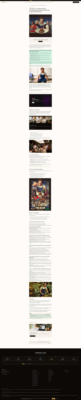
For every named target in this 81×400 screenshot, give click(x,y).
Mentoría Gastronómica (41, 314)
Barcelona (60, 389)
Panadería (46, 392)
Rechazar (57, 398)
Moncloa (18, 389)
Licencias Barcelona (70, 395)
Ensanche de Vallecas (56, 389)
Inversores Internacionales (35, 383)
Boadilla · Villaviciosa (31, 389)
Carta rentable (53, 395)
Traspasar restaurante (74, 395)
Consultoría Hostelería (34, 377)
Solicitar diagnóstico (76, 2)
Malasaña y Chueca (4, 389)
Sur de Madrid (44, 389)
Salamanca (7, 389)
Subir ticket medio (45, 395)
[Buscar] (71, 2)
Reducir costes (34, 395)
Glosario (51, 2)
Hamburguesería (36, 392)
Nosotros (42, 2)
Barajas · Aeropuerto (41, 389)
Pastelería (49, 392)
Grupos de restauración (10, 392)
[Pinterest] (6, 374)
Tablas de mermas (50, 375)
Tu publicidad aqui (40, 131)
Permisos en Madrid (65, 395)
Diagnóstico (34, 2)
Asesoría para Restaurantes (35, 375)
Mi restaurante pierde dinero (30, 395)
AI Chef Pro (50, 376)
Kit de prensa (50, 377)
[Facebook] (5, 374)
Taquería (39, 392)
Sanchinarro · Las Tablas (35, 389)
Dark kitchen (23, 392)
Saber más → (49, 343)
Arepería (44, 392)
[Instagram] (2, 374)
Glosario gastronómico (51, 374)
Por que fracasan (3, 396)
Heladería (51, 392)
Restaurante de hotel (19, 392)
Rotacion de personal (14, 395)
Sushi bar (58, 392)
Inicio (29, 5)
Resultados (45, 2)
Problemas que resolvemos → (35, 385)
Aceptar (53, 398)
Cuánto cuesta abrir (57, 395)
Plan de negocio (61, 395)
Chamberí (13, 389)
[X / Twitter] (3, 374)
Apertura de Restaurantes (35, 378)
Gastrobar (30, 392)
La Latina (10, 389)
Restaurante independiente (4, 392)
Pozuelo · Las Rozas (22, 389)
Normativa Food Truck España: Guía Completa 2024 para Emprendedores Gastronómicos (40, 166)
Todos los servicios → (34, 384)
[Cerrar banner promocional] (80, 0)
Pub (53, 392)
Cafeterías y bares (15, 392)
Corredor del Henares (48, 389)
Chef (4, 2)
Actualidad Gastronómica (34, 5)
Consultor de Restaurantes (35, 376)
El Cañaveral (52, 389)
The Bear (33, 214)
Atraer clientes (41, 395)
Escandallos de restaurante (19, 395)
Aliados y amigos (50, 378)
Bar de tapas (55, 392)
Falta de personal (49, 395)
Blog (48, 2)
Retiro (14, 389)
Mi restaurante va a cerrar (8, 396)
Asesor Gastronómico (34, 374)
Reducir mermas (38, 395)
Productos (38, 2)
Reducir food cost (10, 395)
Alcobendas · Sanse (26, 389)
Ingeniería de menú (25, 395)
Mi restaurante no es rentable (5, 395)
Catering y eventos (27, 392)
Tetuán (16, 389)
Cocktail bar (33, 392)
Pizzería (41, 392)
